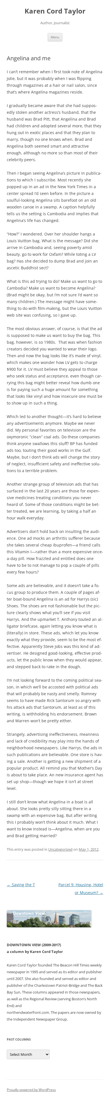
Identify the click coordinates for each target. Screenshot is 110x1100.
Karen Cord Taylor (55, 11)
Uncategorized (60, 849)
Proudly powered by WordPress (31, 1089)
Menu (55, 37)
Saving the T (21, 884)
